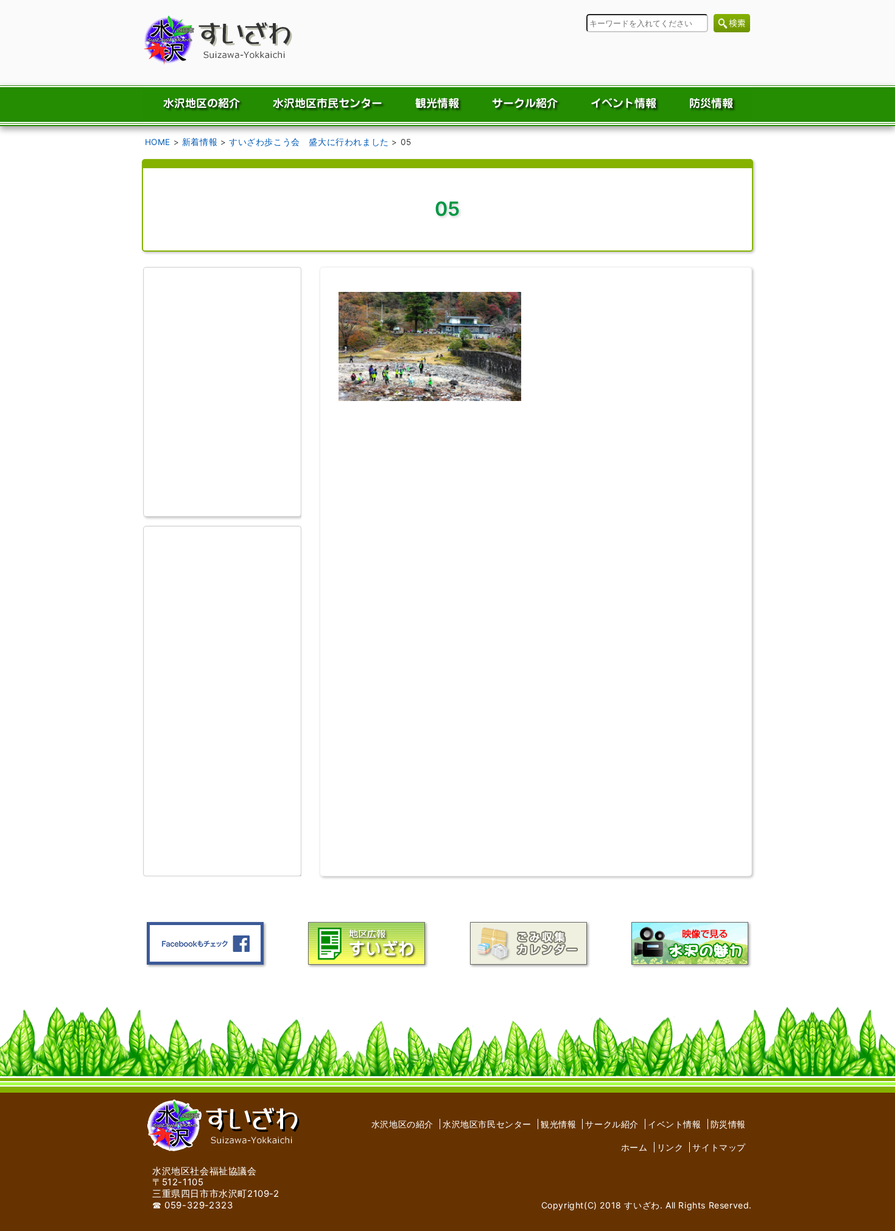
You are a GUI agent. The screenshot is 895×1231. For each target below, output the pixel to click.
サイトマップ (719, 1147)
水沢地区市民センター (487, 1124)
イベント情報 (674, 1124)
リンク (670, 1147)
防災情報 (728, 1124)
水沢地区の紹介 (402, 1124)
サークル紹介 (612, 1124)
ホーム (634, 1147)
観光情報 (558, 1124)
